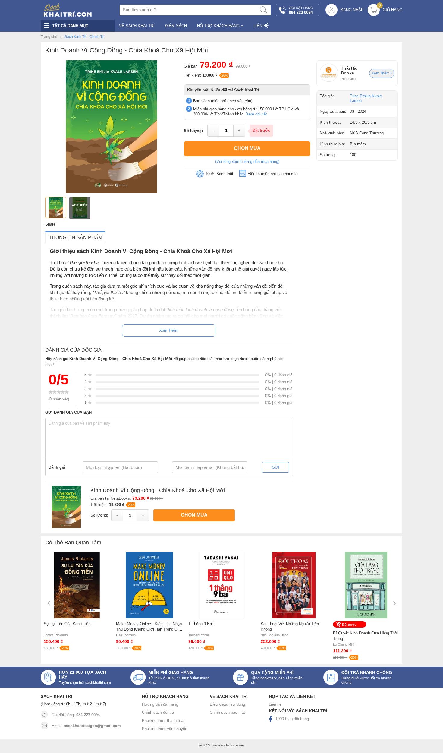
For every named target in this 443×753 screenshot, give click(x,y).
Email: (86, 725)
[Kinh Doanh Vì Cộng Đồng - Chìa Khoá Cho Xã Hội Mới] (111, 191)
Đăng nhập (352, 10)
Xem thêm (381, 73)
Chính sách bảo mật (227, 712)
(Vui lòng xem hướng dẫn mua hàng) (247, 161)
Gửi (275, 467)
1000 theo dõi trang (292, 719)
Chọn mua (247, 148)
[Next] (394, 603)
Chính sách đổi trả (158, 712)
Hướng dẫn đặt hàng (160, 704)
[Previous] (49, 603)
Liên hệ (275, 704)
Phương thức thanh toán (163, 720)
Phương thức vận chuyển (164, 728)
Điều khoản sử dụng (227, 704)
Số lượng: (193, 130)
